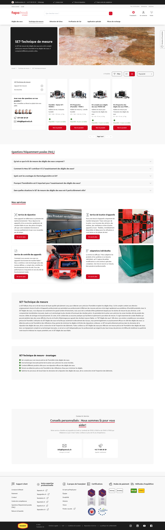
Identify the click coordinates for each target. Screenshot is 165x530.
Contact (14, 497)
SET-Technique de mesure (22, 82)
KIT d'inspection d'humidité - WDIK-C (77, 106)
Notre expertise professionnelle (47, 484)
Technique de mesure (36, 21)
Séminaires (144, 6)
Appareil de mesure (20, 86)
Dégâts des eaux (17, 21)
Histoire (65, 501)
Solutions (151, 6)
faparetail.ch (41, 502)
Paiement (14, 493)
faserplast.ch (41, 498)
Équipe (65, 493)
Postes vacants (67, 509)
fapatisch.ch (41, 506)
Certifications (97, 484)
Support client (22, 484)
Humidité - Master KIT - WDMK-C (56, 106)
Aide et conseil (15, 6)
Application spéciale (94, 21)
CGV (63, 525)
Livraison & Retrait (17, 489)
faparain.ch (40, 490)
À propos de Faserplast (76, 484)
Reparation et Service (90, 525)
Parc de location (135, 6)
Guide (22, 6)
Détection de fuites (56, 21)
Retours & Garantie (17, 511)
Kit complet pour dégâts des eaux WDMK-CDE (100, 106)
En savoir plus (21, 237)
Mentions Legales (53, 525)
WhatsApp (41, 2)
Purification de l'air (75, 21)
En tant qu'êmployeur (69, 489)
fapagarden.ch (41, 494)
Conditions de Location (74, 525)
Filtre (118, 74)
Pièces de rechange (113, 21)
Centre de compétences (19, 501)
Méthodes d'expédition (144, 484)
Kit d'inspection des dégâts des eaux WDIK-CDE (120, 106)
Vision (65, 505)
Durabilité (66, 497)
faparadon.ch (41, 509)
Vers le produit (57, 128)
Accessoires (18, 89)
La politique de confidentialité (108, 525)
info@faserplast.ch (20, 2)
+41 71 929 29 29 (31, 2)
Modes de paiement (121, 484)
